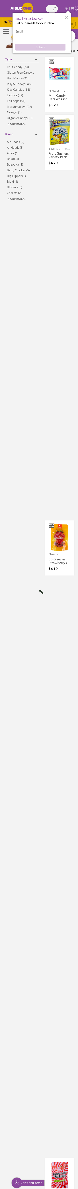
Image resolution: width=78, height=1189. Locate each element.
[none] (59, 84)
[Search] (54, 9)
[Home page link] (22, 9)
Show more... (17, 124)
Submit (40, 47)
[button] (66, 8)
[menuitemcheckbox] (22, 67)
